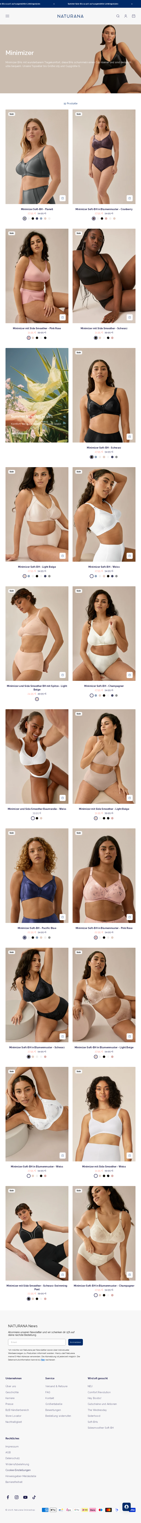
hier (111, 794)
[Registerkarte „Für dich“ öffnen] (126, 1507)
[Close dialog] (133, 725)
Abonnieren (104, 772)
